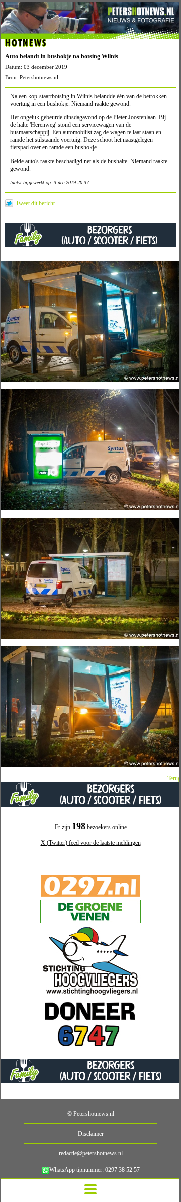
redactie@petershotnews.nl (91, 1153)
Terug (174, 778)
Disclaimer (91, 1133)
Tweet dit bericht (35, 203)
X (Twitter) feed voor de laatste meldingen (91, 842)
